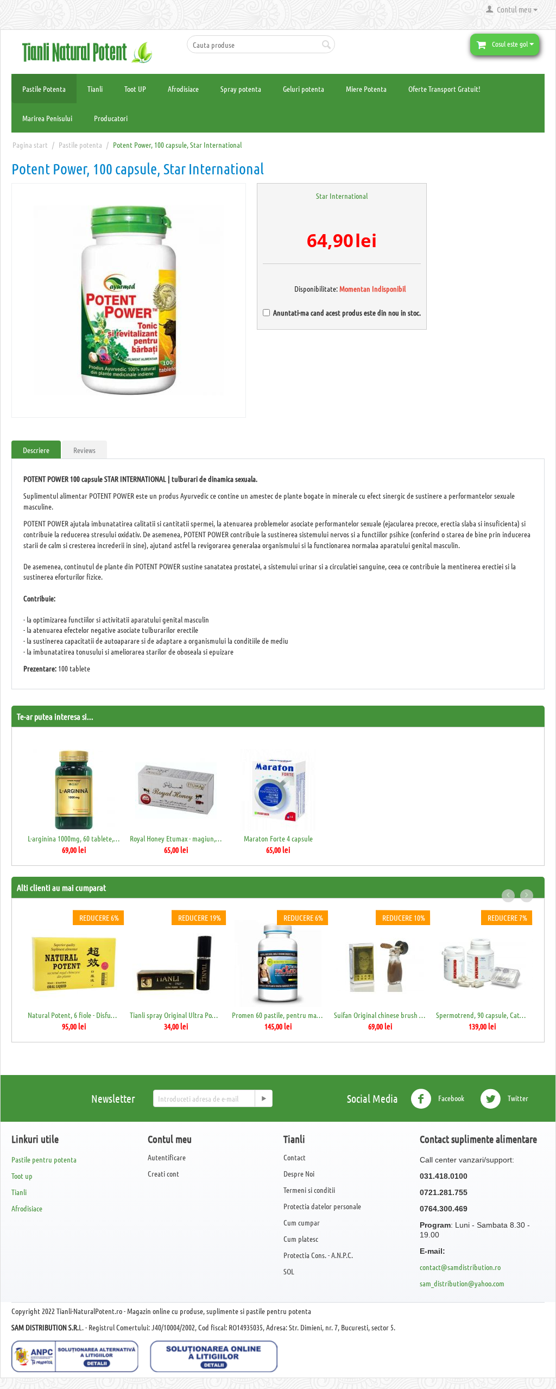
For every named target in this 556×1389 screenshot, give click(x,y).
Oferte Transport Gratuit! (444, 88)
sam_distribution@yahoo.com (462, 1283)
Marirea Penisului (47, 118)
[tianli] (91, 51)
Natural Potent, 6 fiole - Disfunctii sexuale (73, 1015)
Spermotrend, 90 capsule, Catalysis (482, 1015)
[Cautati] (326, 45)
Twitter (517, 1097)
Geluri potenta (303, 88)
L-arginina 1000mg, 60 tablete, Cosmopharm (73, 838)
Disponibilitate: (306, 288)
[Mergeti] (263, 1098)
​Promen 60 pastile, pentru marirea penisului (278, 1015)
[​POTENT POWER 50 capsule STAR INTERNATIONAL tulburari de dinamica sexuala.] (129, 300)
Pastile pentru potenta (44, 1159)
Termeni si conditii (309, 1190)
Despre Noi (298, 1173)
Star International (342, 195)
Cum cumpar (301, 1222)
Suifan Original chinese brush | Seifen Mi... (380, 1015)
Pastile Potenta (44, 88)
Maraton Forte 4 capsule (278, 838)
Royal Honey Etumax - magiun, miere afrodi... (176, 838)
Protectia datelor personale (322, 1206)
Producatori (111, 118)
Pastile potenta (80, 144)
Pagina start (30, 144)
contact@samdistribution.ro (460, 1267)
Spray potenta (240, 88)
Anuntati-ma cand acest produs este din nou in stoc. (347, 312)
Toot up (22, 1175)
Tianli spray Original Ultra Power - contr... (176, 1015)
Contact (294, 1157)
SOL (288, 1271)
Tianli (95, 88)
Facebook (450, 1097)
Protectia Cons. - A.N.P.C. (318, 1255)
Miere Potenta (366, 88)
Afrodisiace (183, 88)
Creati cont (163, 1173)
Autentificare (167, 1157)
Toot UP (135, 88)
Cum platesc (300, 1238)
